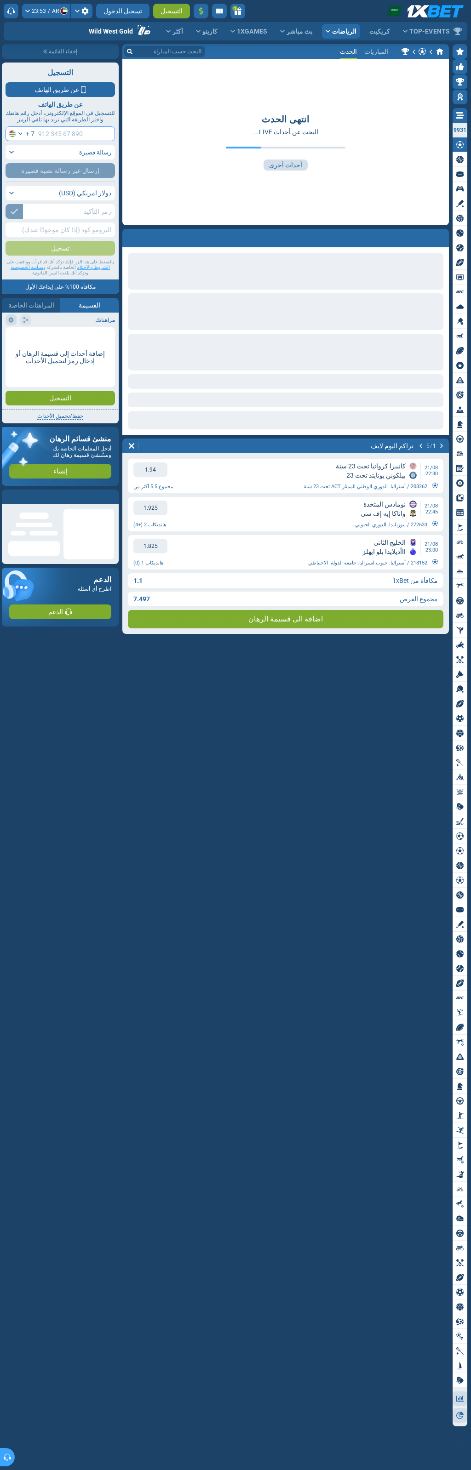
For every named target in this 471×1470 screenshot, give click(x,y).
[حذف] (131, 445)
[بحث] (129, 51)
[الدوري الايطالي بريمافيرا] (405, 51)
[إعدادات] (81, 11)
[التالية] (421, 446)
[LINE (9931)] (439, 51)
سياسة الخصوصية (27, 267)
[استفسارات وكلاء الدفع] (219, 11)
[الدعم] (11, 11)
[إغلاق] (9, 497)
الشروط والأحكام (93, 267)
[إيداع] (201, 11)
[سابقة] (441, 446)
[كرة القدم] (422, 51)
